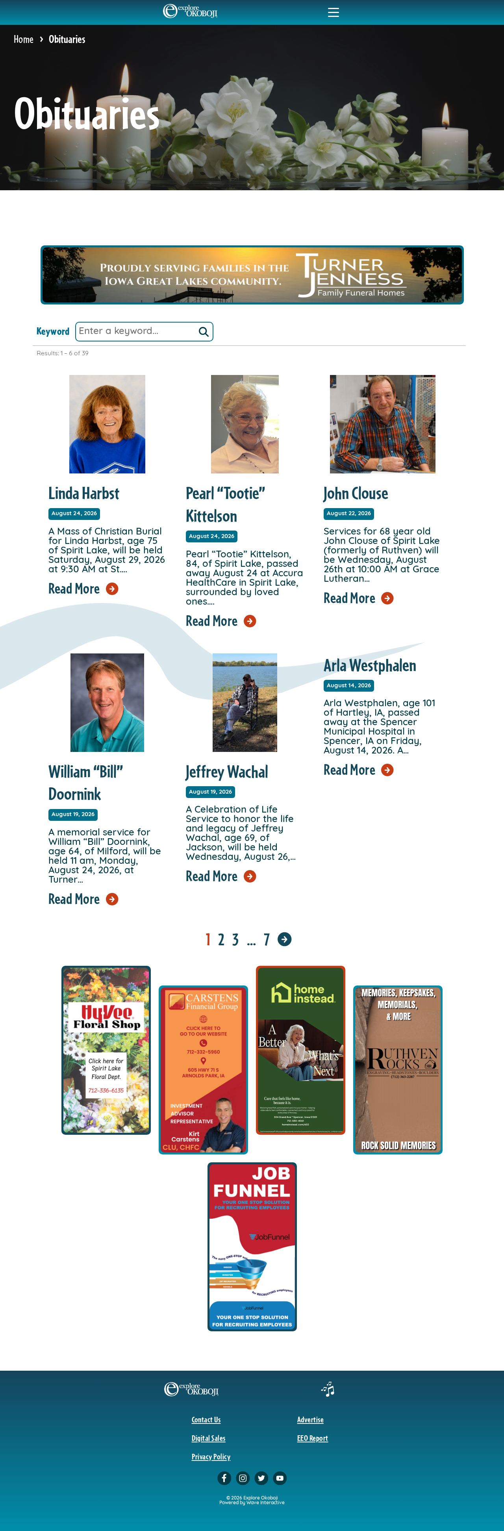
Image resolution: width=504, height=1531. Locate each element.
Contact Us (206, 1419)
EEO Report (312, 1438)
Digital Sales (209, 1438)
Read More (74, 588)
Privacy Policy (211, 1456)
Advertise (310, 1419)
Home (24, 39)
